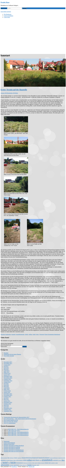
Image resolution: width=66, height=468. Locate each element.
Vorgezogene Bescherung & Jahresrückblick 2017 (16, 417)
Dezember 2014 (8, 402)
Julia (17, 93)
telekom (20, 465)
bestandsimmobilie (61, 457)
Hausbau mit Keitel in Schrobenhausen (14, 450)
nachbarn (39, 462)
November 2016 (8, 378)
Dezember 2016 (8, 376)
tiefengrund (25, 465)
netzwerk (43, 462)
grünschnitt (55, 460)
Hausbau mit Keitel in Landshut (12, 447)
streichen (11, 465)
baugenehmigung (27, 457)
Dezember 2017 (8, 362)
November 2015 (8, 395)
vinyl (38, 465)
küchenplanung (19, 462)
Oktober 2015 (7, 396)
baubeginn (8, 334)
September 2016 (8, 380)
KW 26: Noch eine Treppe (10, 421)
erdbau (30, 334)
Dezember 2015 (8, 393)
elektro (14, 460)
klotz (37, 334)
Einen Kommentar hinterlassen (52, 334)
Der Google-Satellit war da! (11, 420)
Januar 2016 (7, 392)
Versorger (41, 334)
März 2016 (6, 389)
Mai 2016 (6, 386)
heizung (59, 460)
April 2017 (6, 370)
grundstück (47, 460)
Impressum (6, 441)
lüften (33, 462)
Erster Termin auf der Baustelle (14, 90)
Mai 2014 (6, 405)
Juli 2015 (6, 398)
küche (13, 462)
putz (50, 462)
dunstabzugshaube (9, 460)
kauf (1, 462)
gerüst (40, 460)
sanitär (56, 462)
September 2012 (8, 411)
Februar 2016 (7, 390)
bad (8, 457)
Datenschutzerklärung (9, 442)
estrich (33, 460)
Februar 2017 (7, 373)
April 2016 (6, 388)
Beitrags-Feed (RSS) (9, 444)
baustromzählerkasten (54, 457)
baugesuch (35, 457)
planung (46, 462)
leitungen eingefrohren (27, 462)
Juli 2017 (6, 366)
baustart (13, 334)
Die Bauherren (7, 14)
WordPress (14, 466)
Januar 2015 (7, 401)
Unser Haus (7, 17)
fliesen (37, 460)
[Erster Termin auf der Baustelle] (35, 86)
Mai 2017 (6, 369)
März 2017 (6, 372)
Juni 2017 (6, 367)
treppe (29, 465)
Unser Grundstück (8, 15)
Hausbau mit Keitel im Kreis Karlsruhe (14, 451)
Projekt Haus (5, 2)
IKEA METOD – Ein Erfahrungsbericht (18, 429)
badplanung (11, 457)
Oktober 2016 (7, 379)
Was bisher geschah (9, 355)
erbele (26, 334)
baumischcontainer (44, 457)
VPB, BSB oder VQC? (14, 430)
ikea (63, 460)
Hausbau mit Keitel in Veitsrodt (12, 448)
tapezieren (16, 465)
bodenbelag (3, 460)
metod (36, 462)
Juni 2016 (6, 385)
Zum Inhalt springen (6, 11)
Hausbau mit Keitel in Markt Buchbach (14, 445)
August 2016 (7, 382)
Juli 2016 (6, 383)
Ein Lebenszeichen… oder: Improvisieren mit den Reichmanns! (20, 418)
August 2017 (7, 365)
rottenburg (53, 462)
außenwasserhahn (4, 457)
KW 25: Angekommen (9, 423)
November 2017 (8, 363)
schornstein (5, 465)
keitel (34, 334)
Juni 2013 (6, 406)
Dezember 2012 (8, 408)
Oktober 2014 (7, 403)
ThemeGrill (31, 466)
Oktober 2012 (7, 409)
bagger (15, 457)
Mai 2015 (6, 399)
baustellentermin (20, 334)
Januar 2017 (7, 375)
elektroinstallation (19, 460)
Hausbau (3, 334)
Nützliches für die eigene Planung (12, 354)
